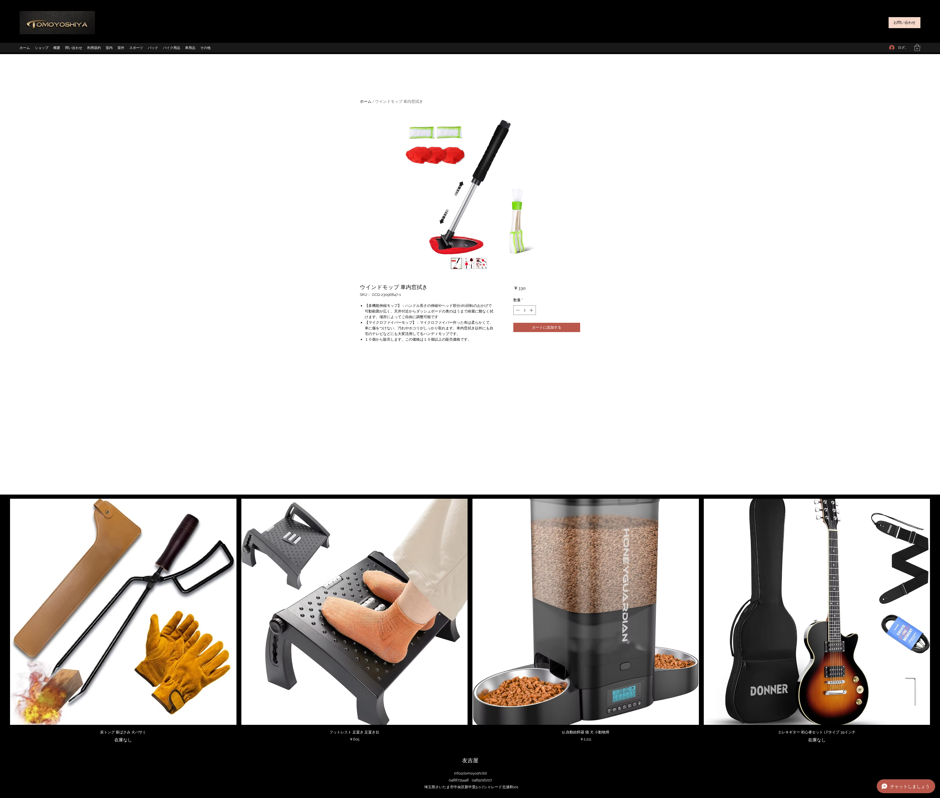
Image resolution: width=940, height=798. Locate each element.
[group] (470, 621)
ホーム (366, 101)
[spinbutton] (524, 310)
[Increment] (532, 310)
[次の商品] (937, 611)
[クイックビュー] (123, 612)
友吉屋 (470, 760)
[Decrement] (517, 310)
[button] (917, 47)
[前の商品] (3, 611)
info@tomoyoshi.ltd (470, 773)
